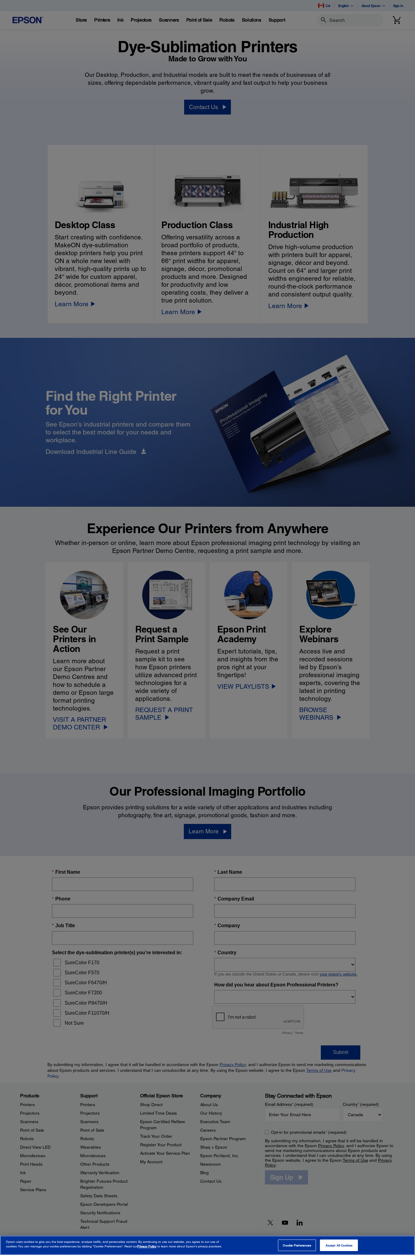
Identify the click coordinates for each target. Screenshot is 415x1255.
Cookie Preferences (297, 1245)
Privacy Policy (146, 1246)
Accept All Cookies (339, 1245)
